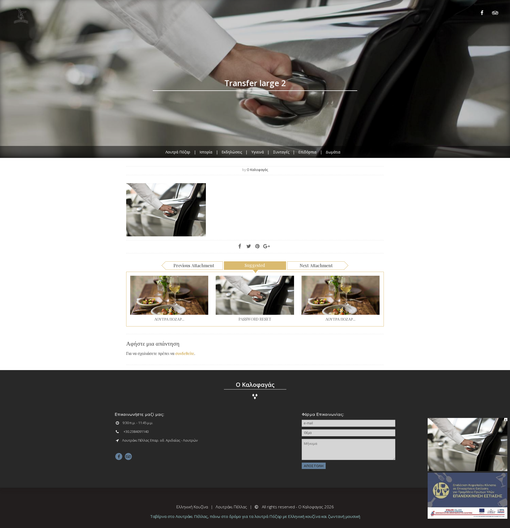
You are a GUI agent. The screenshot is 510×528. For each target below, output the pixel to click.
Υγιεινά (257, 151)
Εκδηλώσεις (232, 151)
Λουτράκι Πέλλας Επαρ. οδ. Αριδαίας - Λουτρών (160, 440)
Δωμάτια (333, 151)
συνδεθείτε (184, 353)
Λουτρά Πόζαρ (177, 151)
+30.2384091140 (136, 431)
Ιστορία (205, 151)
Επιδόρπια (307, 151)
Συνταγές (281, 151)
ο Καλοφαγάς (257, 169)
